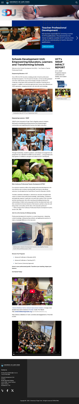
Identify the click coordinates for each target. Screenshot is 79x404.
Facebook (7, 390)
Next (77, 38)
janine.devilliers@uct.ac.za (11, 372)
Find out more (48, 46)
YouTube (31, 309)
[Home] (10, 365)
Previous (2, 38)
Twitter (12, 390)
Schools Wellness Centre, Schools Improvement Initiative (28, 308)
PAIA (57, 400)
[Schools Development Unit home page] (16, 12)
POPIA (54, 400)
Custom (2, 390)
